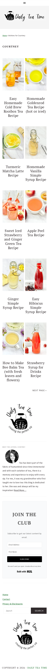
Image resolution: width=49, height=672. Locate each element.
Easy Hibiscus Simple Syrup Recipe (35, 305)
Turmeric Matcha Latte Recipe (13, 171)
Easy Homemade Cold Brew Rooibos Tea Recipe (13, 107)
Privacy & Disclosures (13, 603)
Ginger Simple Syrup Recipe (13, 303)
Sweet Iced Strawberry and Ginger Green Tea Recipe (13, 239)
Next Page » (39, 390)
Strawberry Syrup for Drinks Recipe (36, 369)
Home (5, 35)
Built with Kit (24, 571)
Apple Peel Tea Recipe (35, 232)
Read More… (20, 490)
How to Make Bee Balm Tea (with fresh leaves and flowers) (13, 371)
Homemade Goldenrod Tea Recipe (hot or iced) (36, 105)
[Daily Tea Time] (25, 21)
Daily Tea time (37, 667)
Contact (6, 599)
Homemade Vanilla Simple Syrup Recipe (35, 173)
